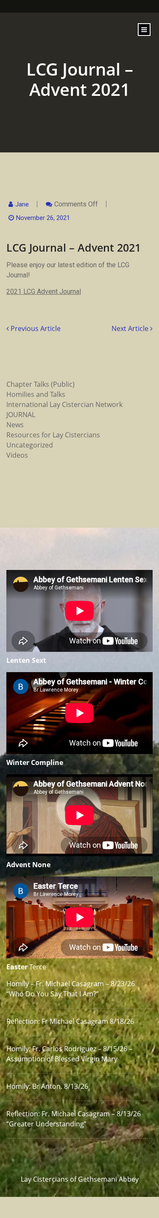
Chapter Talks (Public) (40, 384)
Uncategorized (29, 445)
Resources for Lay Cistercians (53, 434)
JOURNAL (20, 414)
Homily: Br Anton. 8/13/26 (47, 1086)
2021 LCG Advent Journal (43, 292)
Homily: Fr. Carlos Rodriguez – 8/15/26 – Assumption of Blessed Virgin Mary (69, 1053)
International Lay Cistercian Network (64, 404)
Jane (22, 204)
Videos (17, 455)
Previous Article (35, 328)
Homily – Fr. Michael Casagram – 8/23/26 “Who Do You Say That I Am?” (70, 988)
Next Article (131, 328)
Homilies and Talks (35, 394)
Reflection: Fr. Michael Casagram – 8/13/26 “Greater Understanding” (73, 1118)
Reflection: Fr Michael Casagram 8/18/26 (70, 1021)
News (15, 424)
